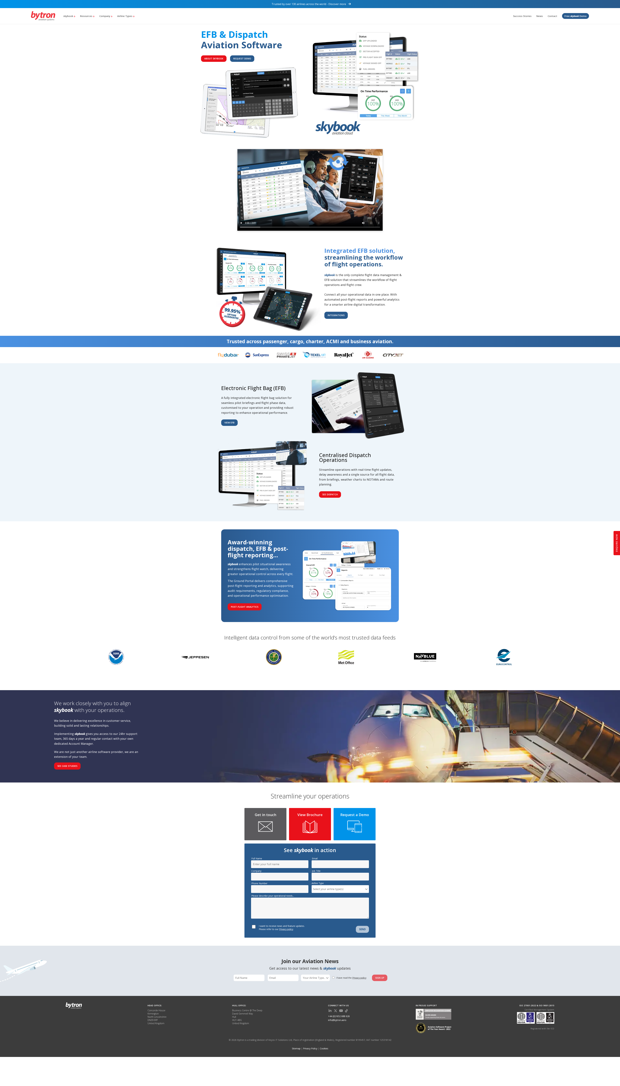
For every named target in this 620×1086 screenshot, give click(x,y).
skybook (68, 16)
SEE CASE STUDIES (67, 765)
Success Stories (522, 16)
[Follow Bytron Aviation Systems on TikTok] (346, 1011)
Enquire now (616, 543)
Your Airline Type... (314, 978)
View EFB (229, 422)
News (539, 16)
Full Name (256, 858)
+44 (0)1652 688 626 (339, 1016)
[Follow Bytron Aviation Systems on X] (335, 1011)
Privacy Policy (310, 1048)
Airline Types (125, 16)
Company (105, 16)
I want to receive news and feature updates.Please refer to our (282, 927)
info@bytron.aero (337, 1020)
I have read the (351, 977)
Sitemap (296, 1048)
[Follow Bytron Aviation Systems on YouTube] (341, 1011)
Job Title (316, 870)
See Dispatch (330, 494)
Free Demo (575, 16)
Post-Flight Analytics (244, 606)
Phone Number (259, 883)
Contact (552, 16)
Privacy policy (286, 929)
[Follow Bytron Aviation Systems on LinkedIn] (330, 1011)
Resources (86, 16)
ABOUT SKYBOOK (213, 58)
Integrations (336, 315)
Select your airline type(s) (328, 889)
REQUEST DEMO (242, 58)
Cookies (324, 1048)
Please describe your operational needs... (272, 895)
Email (315, 858)
